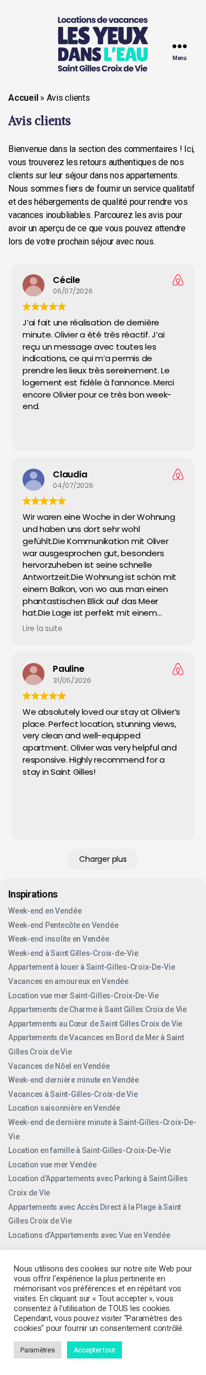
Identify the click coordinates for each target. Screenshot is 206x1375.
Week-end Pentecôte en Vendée (63, 925)
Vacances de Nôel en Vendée (59, 1066)
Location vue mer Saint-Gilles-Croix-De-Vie (83, 995)
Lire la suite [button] (43, 629)
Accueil (23, 98)
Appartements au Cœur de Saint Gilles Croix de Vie (95, 1023)
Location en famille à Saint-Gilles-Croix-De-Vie (89, 1150)
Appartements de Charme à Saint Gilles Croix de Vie (97, 1009)
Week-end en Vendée (45, 910)
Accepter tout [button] (94, 1350)
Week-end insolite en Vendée (58, 938)
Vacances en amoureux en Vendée (68, 981)
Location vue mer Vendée (52, 1164)
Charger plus (102, 859)
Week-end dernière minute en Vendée (73, 1079)
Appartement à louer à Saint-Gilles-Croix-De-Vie (91, 967)
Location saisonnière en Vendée (64, 1108)
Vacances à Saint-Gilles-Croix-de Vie (72, 1094)
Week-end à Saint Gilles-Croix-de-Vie (73, 953)
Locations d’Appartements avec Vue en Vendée (89, 1235)
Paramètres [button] (37, 1350)
